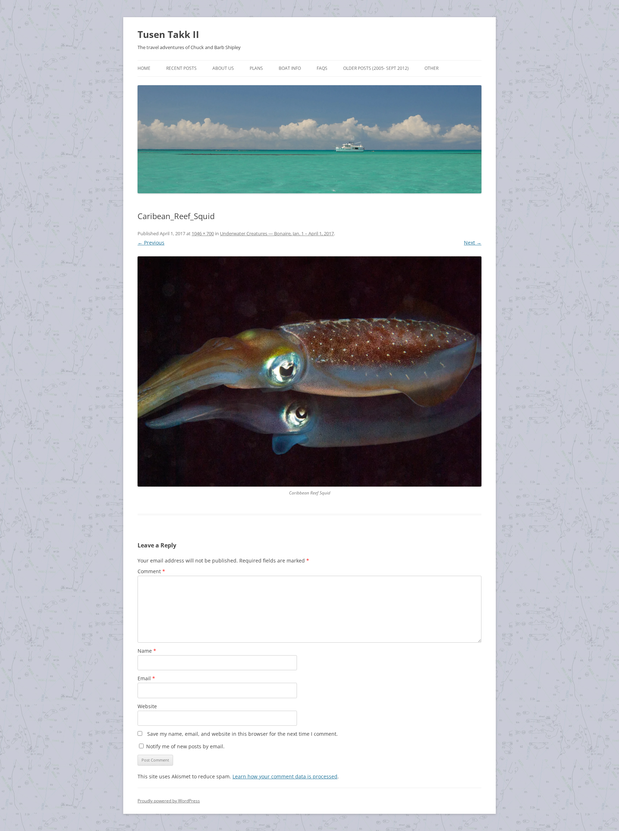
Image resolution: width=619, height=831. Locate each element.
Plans (256, 68)
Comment (151, 571)
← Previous (151, 242)
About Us (223, 68)
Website (147, 706)
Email (146, 678)
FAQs (322, 68)
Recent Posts (181, 68)
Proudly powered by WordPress (169, 801)
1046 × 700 (203, 233)
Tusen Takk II (168, 34)
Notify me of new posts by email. (185, 746)
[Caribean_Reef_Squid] (309, 371)
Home (144, 68)
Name (147, 650)
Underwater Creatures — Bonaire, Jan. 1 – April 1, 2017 (277, 233)
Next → (472, 242)
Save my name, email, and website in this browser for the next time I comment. (242, 733)
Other (431, 68)
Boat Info (290, 68)
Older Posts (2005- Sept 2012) (376, 68)
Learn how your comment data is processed (284, 776)
